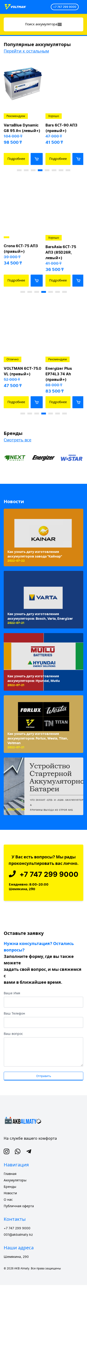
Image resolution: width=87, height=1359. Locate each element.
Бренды (10, 1187)
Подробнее (16, 158)
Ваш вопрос (13, 1034)
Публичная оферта (19, 1206)
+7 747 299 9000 (64, 7)
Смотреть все (17, 440)
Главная (10, 1174)
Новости (14, 501)
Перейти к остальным (26, 51)
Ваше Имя (12, 993)
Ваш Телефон (14, 1013)
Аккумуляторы (15, 1180)
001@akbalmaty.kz (18, 1235)
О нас (8, 1200)
